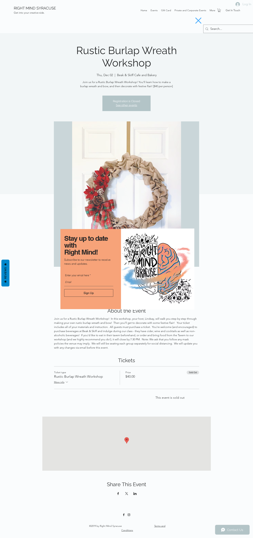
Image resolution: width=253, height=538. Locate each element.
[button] (198, 20)
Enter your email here (77, 275)
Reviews (5, 273)
